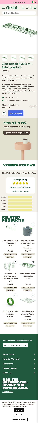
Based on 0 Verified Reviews (20, 187)
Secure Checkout (11, 97)
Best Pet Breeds (10, 368)
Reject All (19, 415)
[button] (19, 373)
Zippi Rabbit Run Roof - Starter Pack (27, 276)
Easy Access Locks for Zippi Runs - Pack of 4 (27, 244)
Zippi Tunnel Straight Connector (10, 314)
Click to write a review (20, 191)
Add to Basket (16, 113)
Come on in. (7, 391)
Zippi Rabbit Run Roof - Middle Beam (10, 243)
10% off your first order (19, 2)
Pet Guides (7, 373)
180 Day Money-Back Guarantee (16, 100)
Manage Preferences (19, 419)
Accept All (19, 410)
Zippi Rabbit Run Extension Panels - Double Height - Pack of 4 (10, 277)
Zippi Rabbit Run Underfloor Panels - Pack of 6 (28, 314)
